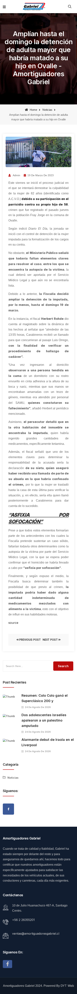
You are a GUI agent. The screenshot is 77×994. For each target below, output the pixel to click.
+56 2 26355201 (23, 920)
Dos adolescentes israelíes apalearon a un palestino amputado (43, 720)
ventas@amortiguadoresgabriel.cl (35, 933)
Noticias (47, 109)
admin (16, 175)
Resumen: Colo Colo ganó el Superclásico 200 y (44, 698)
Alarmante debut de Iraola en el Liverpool (47, 742)
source (13, 623)
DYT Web (67, 986)
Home (33, 109)
